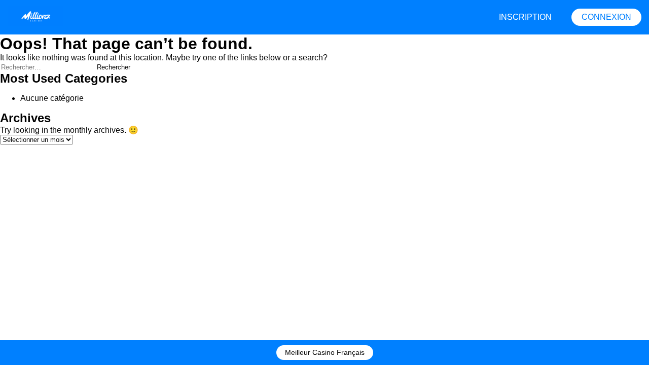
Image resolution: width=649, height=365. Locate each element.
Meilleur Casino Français (325, 352)
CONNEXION (606, 17)
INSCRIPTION (525, 17)
